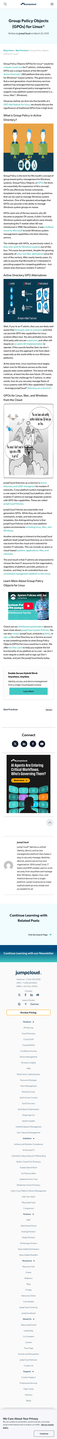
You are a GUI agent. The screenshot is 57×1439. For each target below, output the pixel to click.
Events (28, 1272)
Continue (44, 1433)
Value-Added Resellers (28, 1254)
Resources (27, 1260)
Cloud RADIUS (28, 1045)
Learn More (28, 691)
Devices (49, 710)
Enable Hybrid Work (28, 1167)
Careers (28, 1342)
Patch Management (28, 1085)
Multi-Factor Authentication (28, 1074)
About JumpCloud (28, 1324)
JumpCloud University (28, 1307)
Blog (29, 1284)
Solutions (27, 1138)
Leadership (28, 1330)
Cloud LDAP (28, 1039)
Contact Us (28, 1365)
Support (27, 1371)
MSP (28, 1219)
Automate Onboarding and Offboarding (29, 1155)
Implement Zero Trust (29, 1179)
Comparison (28, 1208)
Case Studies (28, 1301)
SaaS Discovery (28, 1103)
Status (28, 1400)
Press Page (28, 1348)
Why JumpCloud (28, 1202)
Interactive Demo (28, 1295)
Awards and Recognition (28, 1353)
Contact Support (28, 1377)
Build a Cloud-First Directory (29, 1161)
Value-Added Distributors (28, 1249)
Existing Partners (28, 1231)
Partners (27, 1214)
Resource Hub (29, 1266)
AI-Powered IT (28, 1150)
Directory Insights (28, 1062)
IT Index (28, 1289)
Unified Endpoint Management (28, 1126)
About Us (27, 1319)
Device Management (28, 1056)
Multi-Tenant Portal (28, 1225)
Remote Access (28, 1091)
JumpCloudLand (28, 1313)
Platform (27, 1021)
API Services (28, 1027)
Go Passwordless (28, 1173)
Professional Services (28, 1383)
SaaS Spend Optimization (28, 1109)
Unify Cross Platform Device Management (28, 1190)
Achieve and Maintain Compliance (28, 1144)
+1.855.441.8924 (30, 982)
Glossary (28, 1394)
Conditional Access (28, 1050)
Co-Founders (28, 1336)
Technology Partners (28, 1243)
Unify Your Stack (28, 1196)
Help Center (28, 1388)
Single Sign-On (28, 1115)
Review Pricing (28, 1012)
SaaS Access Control (28, 1097)
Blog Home (9, 50)
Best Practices (22, 50)
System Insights (28, 1120)
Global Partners (28, 1237)
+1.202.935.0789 (33, 979)
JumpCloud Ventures (28, 1359)
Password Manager (28, 1080)
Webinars (28, 1278)
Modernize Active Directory (28, 1185)
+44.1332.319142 (30, 986)
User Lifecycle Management (28, 1132)
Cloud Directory (28, 1033)
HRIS (28, 1068)
